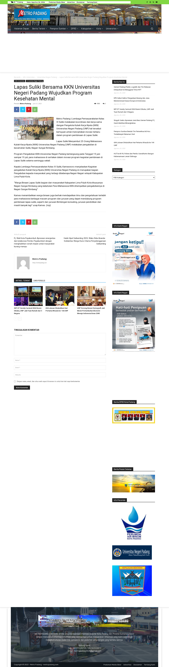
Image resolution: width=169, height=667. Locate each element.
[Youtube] (156, 2)
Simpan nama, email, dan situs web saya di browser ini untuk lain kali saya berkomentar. (48, 381)
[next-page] (20, 318)
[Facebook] (147, 2)
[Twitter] (153, 2)
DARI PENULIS (39, 281)
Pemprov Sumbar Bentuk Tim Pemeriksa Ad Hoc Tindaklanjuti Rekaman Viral (132, 132)
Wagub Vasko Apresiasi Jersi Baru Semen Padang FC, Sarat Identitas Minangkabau (134, 121)
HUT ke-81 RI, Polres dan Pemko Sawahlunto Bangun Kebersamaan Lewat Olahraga (134, 155)
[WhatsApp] (34, 109)
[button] (152, 29)
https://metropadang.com (39, 263)
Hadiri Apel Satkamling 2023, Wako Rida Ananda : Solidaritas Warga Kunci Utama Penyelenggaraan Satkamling (85, 241)
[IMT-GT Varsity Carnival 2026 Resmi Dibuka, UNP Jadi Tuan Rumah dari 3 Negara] (28, 296)
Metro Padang (25, 103)
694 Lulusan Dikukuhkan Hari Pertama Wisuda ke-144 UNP (134, 144)
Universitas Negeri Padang (47, 77)
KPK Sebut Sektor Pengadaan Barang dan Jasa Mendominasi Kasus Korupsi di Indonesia (131, 99)
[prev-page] (15, 318)
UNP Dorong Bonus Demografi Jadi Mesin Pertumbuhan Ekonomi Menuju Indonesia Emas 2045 (91, 310)
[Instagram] (150, 2)
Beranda (17, 77)
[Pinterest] (28, 109)
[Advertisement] (84, 53)
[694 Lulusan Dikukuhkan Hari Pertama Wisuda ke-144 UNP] (60, 296)
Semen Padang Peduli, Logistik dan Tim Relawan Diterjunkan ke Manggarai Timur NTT (132, 88)
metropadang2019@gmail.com (87, 650)
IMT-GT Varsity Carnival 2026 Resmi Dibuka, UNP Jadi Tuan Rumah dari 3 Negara (28, 310)
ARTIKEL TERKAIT (23, 281)
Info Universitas (29, 77)
